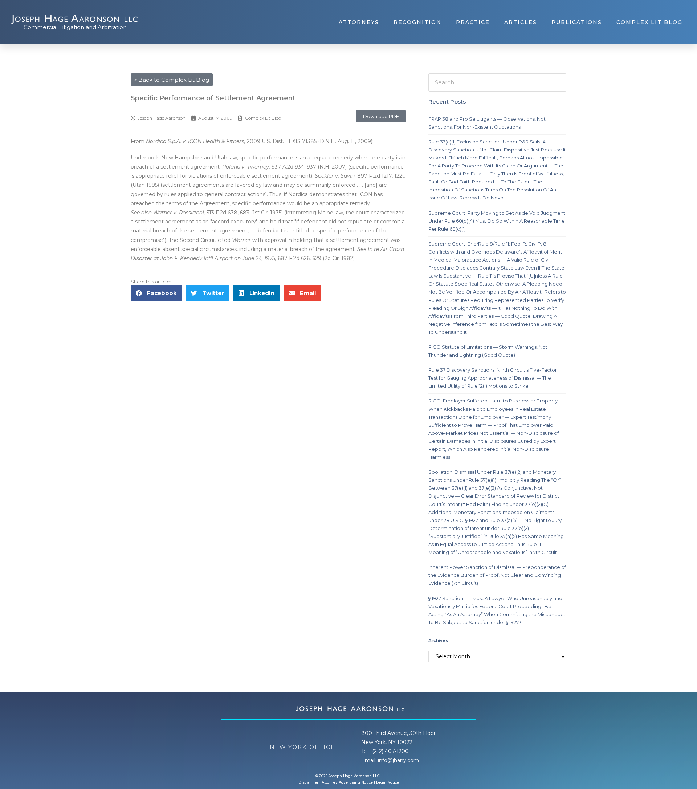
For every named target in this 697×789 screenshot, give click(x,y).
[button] (381, 116)
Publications (576, 22)
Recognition (417, 22)
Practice (473, 22)
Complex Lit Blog (649, 22)
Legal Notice (387, 782)
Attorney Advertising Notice (347, 782)
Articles (520, 22)
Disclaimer (308, 782)
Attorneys (359, 22)
